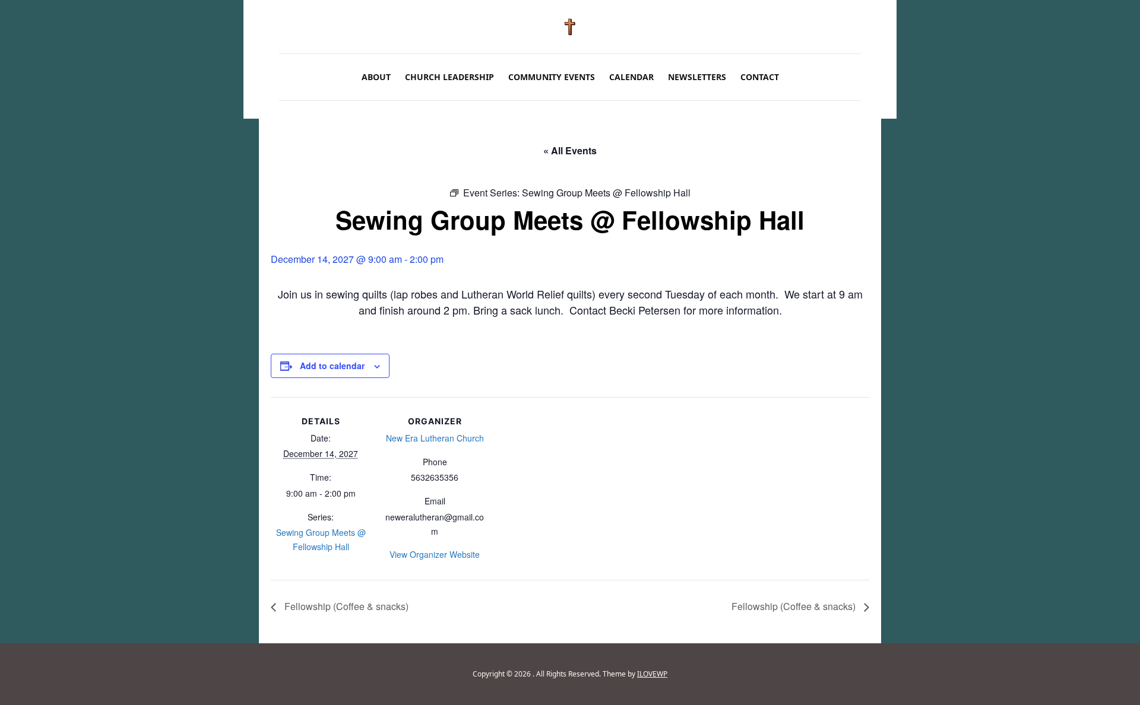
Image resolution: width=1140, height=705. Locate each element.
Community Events (551, 76)
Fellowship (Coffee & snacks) (345, 606)
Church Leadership (449, 76)
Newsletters (697, 76)
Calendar (631, 76)
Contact (759, 76)
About (376, 76)
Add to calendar (332, 365)
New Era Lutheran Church (435, 438)
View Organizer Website (435, 554)
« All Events (570, 150)
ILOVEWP (652, 674)
